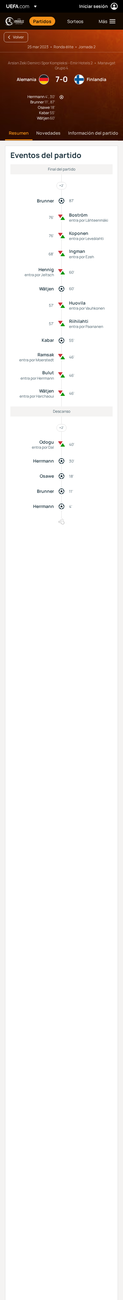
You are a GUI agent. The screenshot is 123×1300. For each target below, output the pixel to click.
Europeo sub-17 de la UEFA (14, 21)
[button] (106, 21)
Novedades (48, 133)
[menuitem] (45, 21)
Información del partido (93, 133)
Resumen (19, 133)
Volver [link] (18, 37)
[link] (42, 21)
